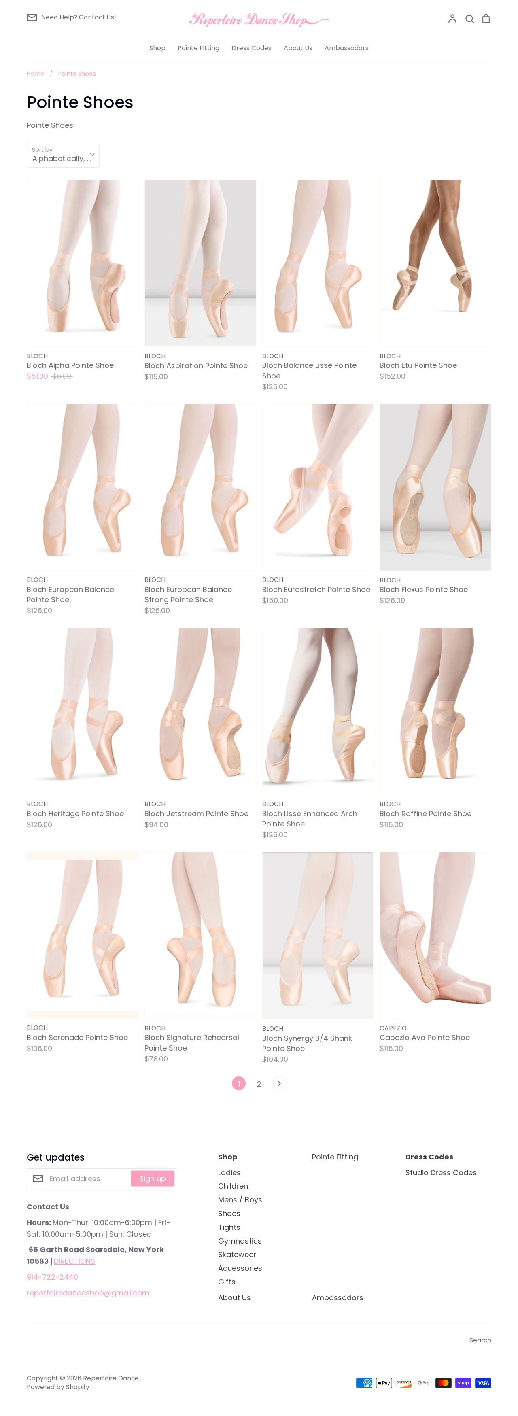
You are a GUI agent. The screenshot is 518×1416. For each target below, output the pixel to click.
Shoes (229, 1213)
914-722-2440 (52, 1277)
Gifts (227, 1282)
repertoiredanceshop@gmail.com (88, 1293)
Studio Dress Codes (441, 1173)
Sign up (152, 1179)
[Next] (279, 1085)
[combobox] (63, 156)
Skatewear (237, 1254)
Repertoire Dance (111, 1378)
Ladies (229, 1173)
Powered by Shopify (58, 1387)
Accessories (240, 1268)
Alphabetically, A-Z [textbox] (65, 158)
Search (480, 1340)
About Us (298, 48)
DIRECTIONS (74, 1261)
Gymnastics (240, 1241)
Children (233, 1186)
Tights (229, 1227)
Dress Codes (251, 48)
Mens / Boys (240, 1200)
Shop (157, 48)
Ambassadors (347, 48)
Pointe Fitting (198, 48)
